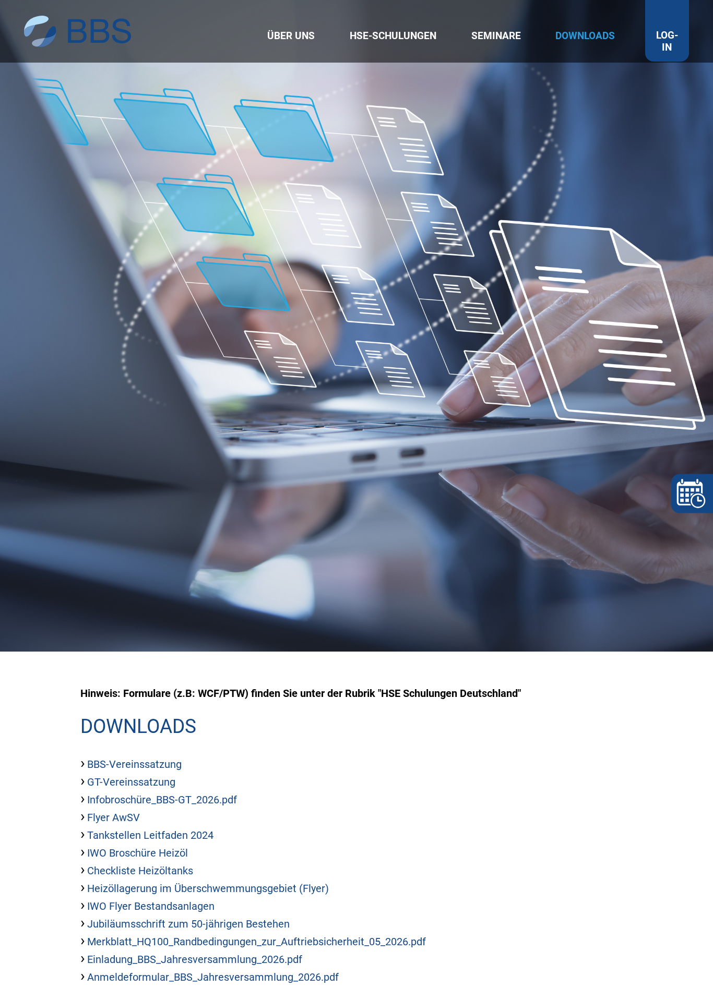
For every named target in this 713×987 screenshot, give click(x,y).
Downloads (585, 36)
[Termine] (692, 493)
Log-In (667, 41)
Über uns (291, 36)
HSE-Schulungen (393, 36)
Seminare (496, 36)
